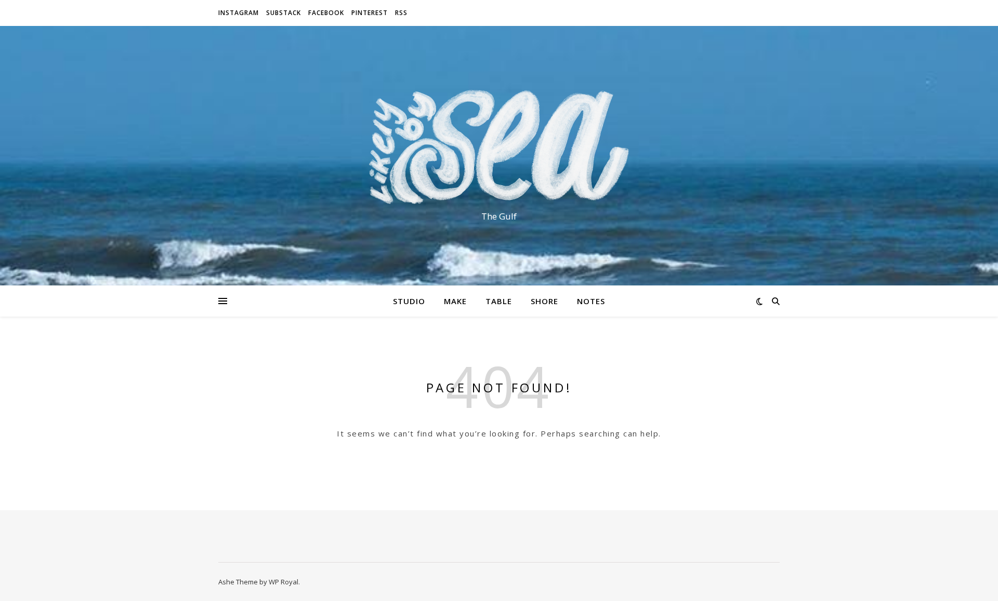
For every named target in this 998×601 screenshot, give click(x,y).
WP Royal (283, 581)
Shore (544, 301)
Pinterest (369, 12)
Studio (409, 301)
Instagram (238, 12)
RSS (401, 12)
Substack (283, 12)
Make (455, 301)
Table (498, 301)
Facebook (326, 12)
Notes (591, 301)
